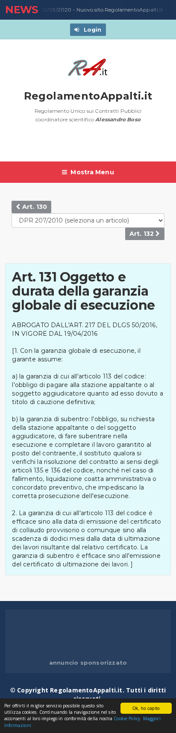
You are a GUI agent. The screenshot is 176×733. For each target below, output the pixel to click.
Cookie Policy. (127, 718)
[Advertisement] (90, 146)
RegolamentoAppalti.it (88, 96)
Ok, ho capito (146, 708)
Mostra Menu (92, 172)
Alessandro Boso (118, 119)
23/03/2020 (55, 9)
